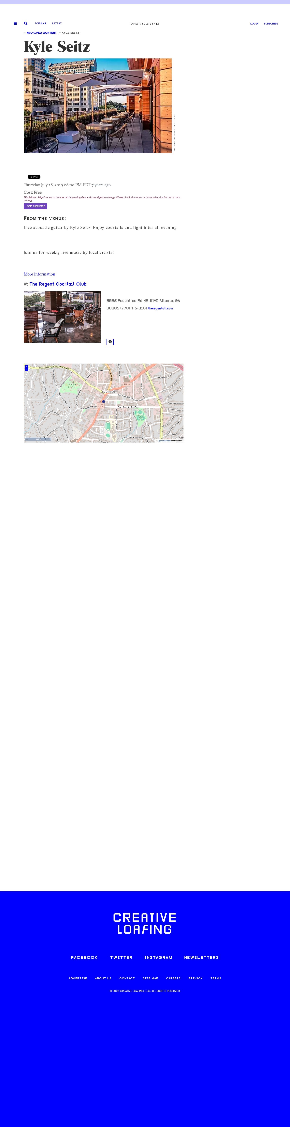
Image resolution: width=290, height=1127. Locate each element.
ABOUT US (103, 978)
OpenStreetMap (164, 441)
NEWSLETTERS (201, 958)
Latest (57, 23)
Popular (40, 23)
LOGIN (254, 24)
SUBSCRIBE (271, 24)
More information (39, 273)
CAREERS (173, 978)
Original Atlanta (145, 23)
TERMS (215, 978)
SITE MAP (150, 978)
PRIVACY (196, 978)
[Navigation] (14, 23)
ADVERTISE (78, 978)
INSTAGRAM (158, 958)
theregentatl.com (160, 308)
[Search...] (25, 24)
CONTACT (127, 978)
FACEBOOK (84, 958)
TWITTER (121, 958)
